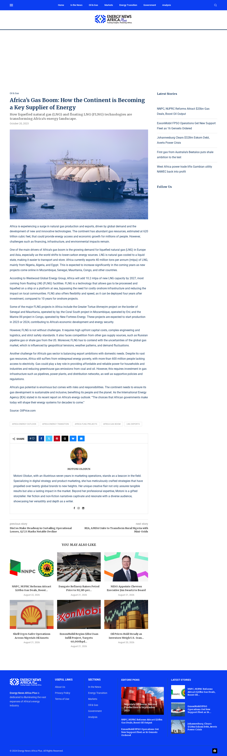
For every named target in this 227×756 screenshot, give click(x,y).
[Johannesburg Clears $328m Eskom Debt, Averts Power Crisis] (178, 727)
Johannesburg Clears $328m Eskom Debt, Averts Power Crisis (202, 726)
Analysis (166, 5)
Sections (94, 679)
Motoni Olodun (78, 469)
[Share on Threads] (65, 438)
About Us (60, 687)
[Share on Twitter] (49, 438)
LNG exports (133, 424)
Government (149, 5)
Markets (108, 5)
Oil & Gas (93, 5)
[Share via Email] (81, 438)
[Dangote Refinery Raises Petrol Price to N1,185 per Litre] (79, 566)
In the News (76, 5)
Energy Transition (128, 5)
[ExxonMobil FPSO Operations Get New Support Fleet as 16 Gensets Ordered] (178, 709)
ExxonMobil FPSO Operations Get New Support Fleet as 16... (199, 709)
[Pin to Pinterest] (57, 438)
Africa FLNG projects (86, 424)
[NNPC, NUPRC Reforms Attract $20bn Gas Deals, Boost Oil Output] (32, 566)
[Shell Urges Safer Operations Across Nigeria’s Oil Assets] (32, 614)
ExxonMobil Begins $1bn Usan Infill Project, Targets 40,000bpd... (79, 637)
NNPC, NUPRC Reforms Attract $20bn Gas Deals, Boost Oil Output (141, 721)
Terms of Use (62, 699)
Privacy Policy (62, 693)
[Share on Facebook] (41, 438)
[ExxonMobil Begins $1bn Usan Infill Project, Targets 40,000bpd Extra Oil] (79, 614)
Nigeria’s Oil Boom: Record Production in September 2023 (140, 707)
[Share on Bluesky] (73, 438)
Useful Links (64, 679)
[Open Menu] (11, 5)
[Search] (215, 5)
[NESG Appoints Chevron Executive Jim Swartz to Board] (126, 566)
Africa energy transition (55, 424)
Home (61, 5)
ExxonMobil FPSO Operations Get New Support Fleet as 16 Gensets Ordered (140, 732)
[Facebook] (214, 750)
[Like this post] (33, 438)
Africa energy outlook (24, 424)
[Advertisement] (113, 56)
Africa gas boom (112, 424)
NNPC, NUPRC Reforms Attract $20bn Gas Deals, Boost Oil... (201, 692)
